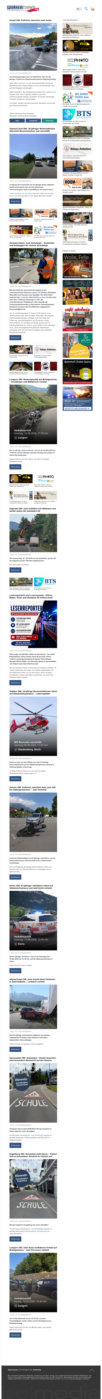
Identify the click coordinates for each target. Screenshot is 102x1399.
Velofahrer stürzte (29, 957)
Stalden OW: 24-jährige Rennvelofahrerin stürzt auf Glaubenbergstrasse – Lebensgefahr (33, 692)
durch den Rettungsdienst (19, 196)
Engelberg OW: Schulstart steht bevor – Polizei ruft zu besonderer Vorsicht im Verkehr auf (33, 1155)
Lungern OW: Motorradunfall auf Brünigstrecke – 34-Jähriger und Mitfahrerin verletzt (33, 380)
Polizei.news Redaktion (24, 73)
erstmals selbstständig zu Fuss (33, 297)
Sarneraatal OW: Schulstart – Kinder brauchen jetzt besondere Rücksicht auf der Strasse (32, 1059)
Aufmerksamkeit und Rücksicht (36, 1231)
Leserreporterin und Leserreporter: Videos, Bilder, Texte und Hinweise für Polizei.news (31, 596)
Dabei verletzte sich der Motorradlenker (24, 193)
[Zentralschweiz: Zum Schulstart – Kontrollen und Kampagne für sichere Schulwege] (33, 266)
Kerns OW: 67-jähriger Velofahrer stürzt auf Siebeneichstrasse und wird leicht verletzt (31, 887)
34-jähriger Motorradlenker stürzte (26, 450)
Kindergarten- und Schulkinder (31, 1135)
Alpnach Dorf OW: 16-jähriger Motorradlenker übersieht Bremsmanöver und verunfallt (32, 129)
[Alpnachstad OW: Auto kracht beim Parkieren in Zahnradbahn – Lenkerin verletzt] (33, 1007)
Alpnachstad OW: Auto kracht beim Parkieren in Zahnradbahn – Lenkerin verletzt (32, 980)
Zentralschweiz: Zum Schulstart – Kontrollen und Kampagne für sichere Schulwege (31, 244)
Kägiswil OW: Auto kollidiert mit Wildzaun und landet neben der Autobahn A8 (32, 509)
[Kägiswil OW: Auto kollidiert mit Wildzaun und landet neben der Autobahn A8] (33, 533)
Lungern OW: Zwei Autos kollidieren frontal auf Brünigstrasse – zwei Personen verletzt (33, 1248)
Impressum (13, 1370)
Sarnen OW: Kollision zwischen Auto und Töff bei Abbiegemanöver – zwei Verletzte (32, 788)
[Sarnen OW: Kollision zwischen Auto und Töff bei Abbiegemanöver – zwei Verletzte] (33, 822)
